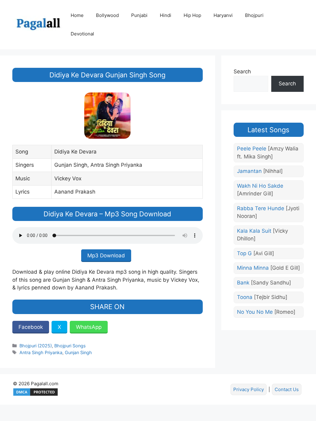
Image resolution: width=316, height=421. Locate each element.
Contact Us (287, 389)
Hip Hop (192, 15)
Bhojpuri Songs (70, 345)
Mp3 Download (106, 255)
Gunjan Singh (78, 352)
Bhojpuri (254, 15)
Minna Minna (268, 268)
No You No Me (266, 312)
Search (242, 71)
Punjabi (139, 15)
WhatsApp (89, 327)
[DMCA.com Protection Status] (35, 395)
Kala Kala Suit (262, 235)
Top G (255, 253)
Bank (264, 283)
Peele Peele (267, 152)
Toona (262, 297)
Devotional (82, 34)
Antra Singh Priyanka (40, 352)
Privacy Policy (248, 389)
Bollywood (107, 15)
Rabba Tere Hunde (268, 212)
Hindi (165, 15)
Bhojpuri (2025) (35, 345)
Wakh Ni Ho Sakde (260, 190)
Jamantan (260, 171)
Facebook (31, 327)
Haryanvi (223, 15)
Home (77, 15)
